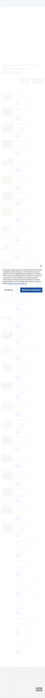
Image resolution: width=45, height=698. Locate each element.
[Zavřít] (41, 266)
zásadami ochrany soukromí (17, 283)
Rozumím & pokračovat (31, 290)
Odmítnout (8, 290)
